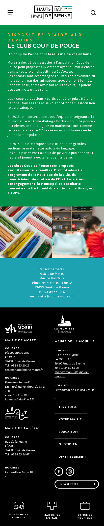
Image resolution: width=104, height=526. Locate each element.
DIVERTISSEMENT (73, 457)
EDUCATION (68, 432)
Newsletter (69, 484)
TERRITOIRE (68, 407)
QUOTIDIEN (68, 444)
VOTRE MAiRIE (70, 419)
